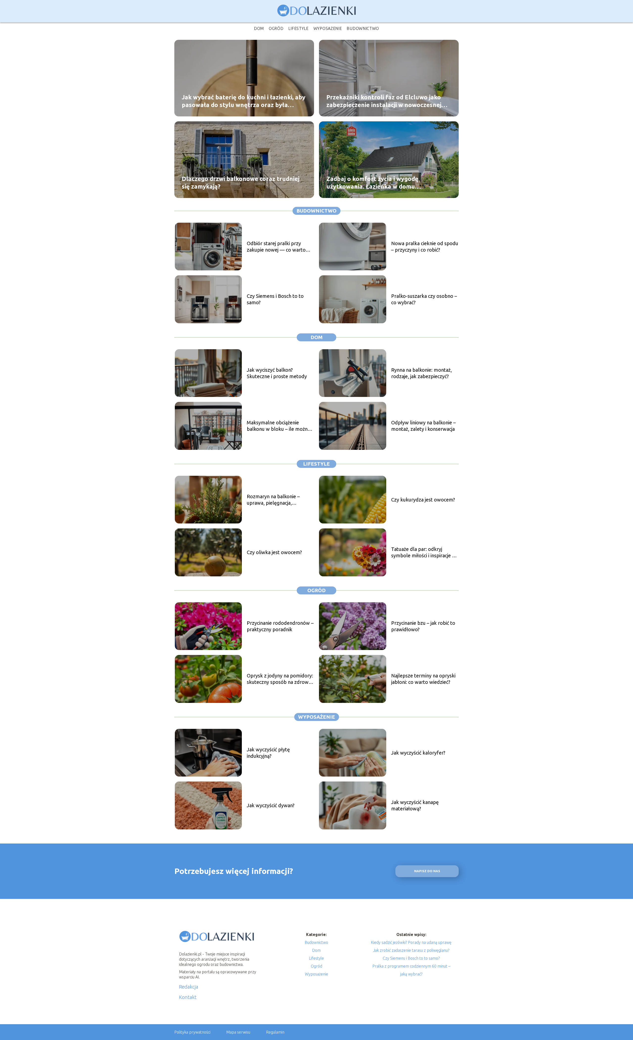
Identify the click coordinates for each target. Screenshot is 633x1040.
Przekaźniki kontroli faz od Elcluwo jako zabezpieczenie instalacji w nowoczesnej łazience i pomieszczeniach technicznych (384, 101)
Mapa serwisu (238, 1032)
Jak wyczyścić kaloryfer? (418, 753)
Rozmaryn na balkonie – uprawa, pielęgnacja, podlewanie (273, 500)
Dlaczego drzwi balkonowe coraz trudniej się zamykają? (240, 182)
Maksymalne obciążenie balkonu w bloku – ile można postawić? (278, 426)
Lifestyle (298, 28)
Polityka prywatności (192, 1032)
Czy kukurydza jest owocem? (423, 499)
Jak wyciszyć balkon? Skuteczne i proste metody (277, 373)
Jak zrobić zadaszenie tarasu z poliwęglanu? (411, 950)
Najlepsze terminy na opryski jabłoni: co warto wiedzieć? (423, 679)
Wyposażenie (328, 28)
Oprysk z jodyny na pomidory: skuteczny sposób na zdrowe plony (280, 679)
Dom (259, 28)
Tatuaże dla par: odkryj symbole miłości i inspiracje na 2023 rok (424, 552)
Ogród (276, 28)
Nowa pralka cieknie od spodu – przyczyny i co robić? (424, 246)
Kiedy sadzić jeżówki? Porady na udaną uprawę (411, 942)
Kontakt (188, 997)
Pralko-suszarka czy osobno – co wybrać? (424, 299)
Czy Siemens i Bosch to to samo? (275, 299)
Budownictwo (363, 28)
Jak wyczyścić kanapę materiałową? (415, 805)
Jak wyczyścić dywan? (270, 805)
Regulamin (275, 1032)
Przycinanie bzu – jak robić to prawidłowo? (423, 626)
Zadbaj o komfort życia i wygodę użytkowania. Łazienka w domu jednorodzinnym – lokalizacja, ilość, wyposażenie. (376, 182)
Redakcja (188, 987)
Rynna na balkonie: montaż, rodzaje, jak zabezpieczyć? (421, 373)
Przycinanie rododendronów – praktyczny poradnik (280, 626)
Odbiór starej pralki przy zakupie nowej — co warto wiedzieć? (276, 246)
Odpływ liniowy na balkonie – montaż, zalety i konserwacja (423, 426)
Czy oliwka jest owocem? (274, 552)
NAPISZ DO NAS (427, 871)
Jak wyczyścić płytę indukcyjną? (268, 753)
